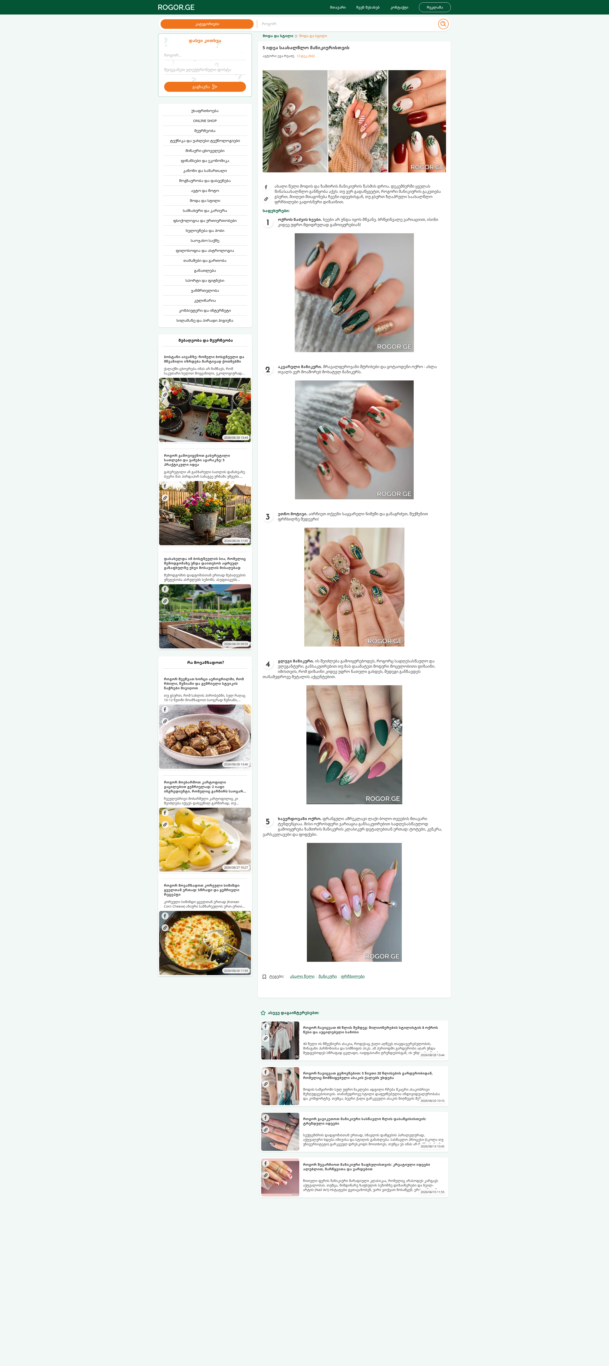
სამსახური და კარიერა (205, 210)
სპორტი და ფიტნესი (205, 280)
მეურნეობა (205, 130)
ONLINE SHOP (205, 120)
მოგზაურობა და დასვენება (205, 180)
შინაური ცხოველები (205, 150)
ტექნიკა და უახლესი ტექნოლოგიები (205, 140)
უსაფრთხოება (205, 110)
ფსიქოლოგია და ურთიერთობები (205, 220)
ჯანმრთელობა (205, 290)
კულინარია (205, 300)
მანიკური (328, 976)
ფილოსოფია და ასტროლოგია (205, 250)
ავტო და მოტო (205, 190)
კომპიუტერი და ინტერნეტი (205, 310)
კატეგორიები (207, 24)
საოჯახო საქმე (205, 240)
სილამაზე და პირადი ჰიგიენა (205, 320)
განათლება (205, 270)
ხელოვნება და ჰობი (205, 230)
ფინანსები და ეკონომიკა (205, 160)
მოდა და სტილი (205, 200)
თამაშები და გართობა (204, 260)
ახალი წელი (302, 976)
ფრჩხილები (353, 976)
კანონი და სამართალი (205, 170)
